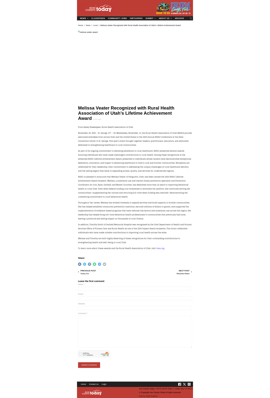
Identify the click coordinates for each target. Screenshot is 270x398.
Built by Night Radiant (148, 396)
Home (80, 25)
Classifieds (98, 18)
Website (81, 304)
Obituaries (136, 18)
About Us (164, 18)
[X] (84, 264)
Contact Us (94, 384)
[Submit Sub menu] (155, 18)
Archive (179, 18)
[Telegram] (99, 264)
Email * (81, 294)
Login (104, 384)
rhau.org (160, 248)
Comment (83, 313)
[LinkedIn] (89, 264)
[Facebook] (79, 264)
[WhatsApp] (94, 264)
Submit (149, 18)
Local (95, 25)
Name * (81, 284)
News (83, 18)
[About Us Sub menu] (171, 18)
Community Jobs (117, 18)
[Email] (104, 264)
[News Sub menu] (87, 18)
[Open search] (191, 18)
